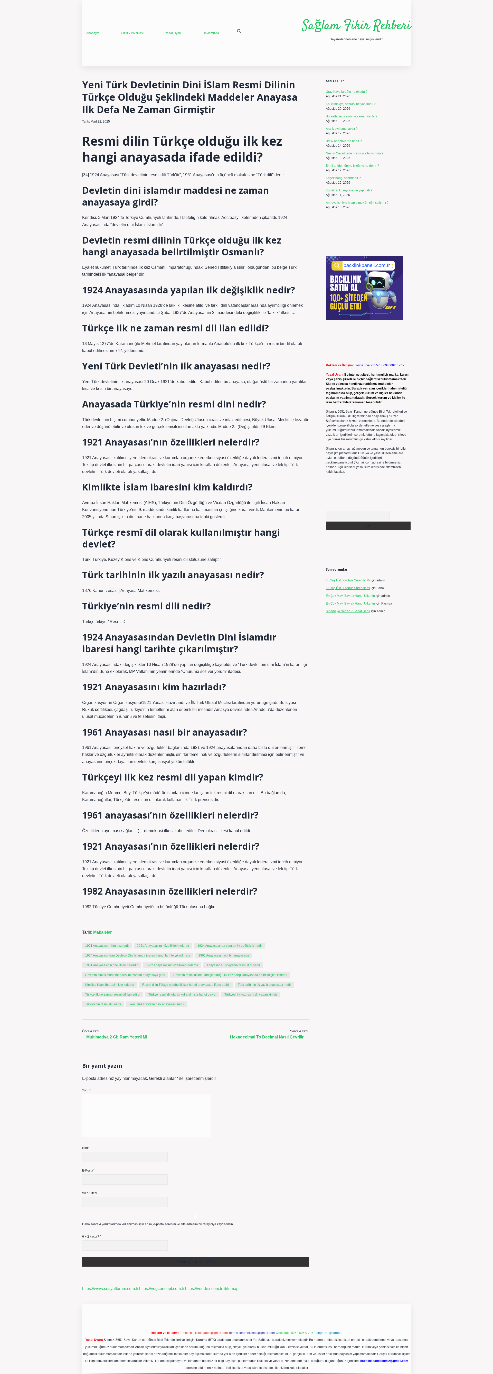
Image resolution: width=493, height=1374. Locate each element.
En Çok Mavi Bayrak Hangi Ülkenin (350, 596)
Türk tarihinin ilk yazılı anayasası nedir (264, 985)
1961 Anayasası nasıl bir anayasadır (223, 955)
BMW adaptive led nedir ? (344, 141)
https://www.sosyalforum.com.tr (110, 1288)
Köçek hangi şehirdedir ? (343, 178)
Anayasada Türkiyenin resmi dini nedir (233, 965)
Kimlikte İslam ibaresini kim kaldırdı (109, 985)
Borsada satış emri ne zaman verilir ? (351, 116)
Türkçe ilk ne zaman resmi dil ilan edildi (112, 994)
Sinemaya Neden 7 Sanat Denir (348, 611)
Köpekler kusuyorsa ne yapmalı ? (349, 190)
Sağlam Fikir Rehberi (356, 26)
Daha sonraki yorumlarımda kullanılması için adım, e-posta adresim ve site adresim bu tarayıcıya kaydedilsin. (158, 1224)
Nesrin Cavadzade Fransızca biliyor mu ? (354, 153)
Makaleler (102, 932)
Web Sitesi (89, 1193)
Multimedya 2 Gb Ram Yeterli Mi (116, 1037)
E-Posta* (88, 1170)
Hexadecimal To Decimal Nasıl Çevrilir (267, 1037)
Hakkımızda (211, 33)
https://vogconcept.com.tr (161, 1288)
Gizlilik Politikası (132, 33)
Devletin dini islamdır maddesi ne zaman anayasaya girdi (125, 975)
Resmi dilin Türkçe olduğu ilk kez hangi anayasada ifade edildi (186, 985)
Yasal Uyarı (173, 33)
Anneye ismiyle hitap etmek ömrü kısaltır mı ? (357, 203)
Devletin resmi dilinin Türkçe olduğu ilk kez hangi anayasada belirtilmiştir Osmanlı (230, 975)
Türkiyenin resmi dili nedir (103, 1004)
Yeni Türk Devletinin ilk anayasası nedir (156, 1004)
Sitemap (231, 1288)
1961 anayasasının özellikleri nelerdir (111, 965)
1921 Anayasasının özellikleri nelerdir (163, 946)
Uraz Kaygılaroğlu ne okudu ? (346, 92)
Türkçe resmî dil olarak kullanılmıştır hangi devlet (182, 994)
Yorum (86, 1090)
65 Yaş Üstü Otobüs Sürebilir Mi (348, 580)
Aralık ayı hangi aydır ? (342, 129)
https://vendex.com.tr (203, 1288)
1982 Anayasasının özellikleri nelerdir (172, 965)
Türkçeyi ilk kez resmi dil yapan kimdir (250, 994)
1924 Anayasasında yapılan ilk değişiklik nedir (229, 946)
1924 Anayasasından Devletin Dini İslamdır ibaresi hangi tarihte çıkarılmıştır (137, 955)
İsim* (85, 1148)
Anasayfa (92, 33)
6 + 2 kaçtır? (91, 1236)
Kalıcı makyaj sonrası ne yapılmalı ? (351, 104)
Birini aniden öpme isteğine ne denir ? (352, 166)
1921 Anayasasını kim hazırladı (107, 946)
